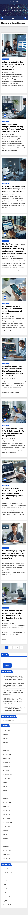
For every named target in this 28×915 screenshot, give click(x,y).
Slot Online (6, 893)
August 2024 (6, 826)
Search (4, 655)
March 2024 (6, 846)
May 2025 (5, 790)
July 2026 (5, 734)
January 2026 (6, 758)
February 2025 (7, 802)
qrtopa (14, 7)
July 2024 (5, 830)
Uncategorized (7, 905)
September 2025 (7, 774)
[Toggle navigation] (13, 18)
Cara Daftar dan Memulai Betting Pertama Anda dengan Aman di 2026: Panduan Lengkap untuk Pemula (12, 615)
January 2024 (6, 854)
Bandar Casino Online (9, 873)
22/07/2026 (6, 501)
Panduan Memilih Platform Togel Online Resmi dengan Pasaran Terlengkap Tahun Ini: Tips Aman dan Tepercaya (13, 685)
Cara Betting (5, 59)
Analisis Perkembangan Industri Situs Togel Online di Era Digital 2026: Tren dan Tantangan (13, 692)
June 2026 (5, 738)
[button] (22, 17)
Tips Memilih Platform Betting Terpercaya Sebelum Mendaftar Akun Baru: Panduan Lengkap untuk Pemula (13, 493)
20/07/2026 (6, 623)
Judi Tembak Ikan (7, 885)
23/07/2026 (6, 438)
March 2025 (6, 798)
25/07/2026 (6, 316)
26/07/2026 (6, 256)
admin (13, 72)
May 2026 (5, 742)
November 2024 (7, 814)
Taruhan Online (7, 897)
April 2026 (5, 746)
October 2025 (6, 770)
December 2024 (7, 810)
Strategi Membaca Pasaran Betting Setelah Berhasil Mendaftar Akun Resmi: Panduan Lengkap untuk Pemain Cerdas (13, 371)
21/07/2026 (6, 560)
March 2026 (6, 750)
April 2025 (5, 794)
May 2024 (5, 838)
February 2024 (7, 850)
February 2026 (7, 754)
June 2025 (5, 786)
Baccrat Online (7, 869)
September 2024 (7, 822)
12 (18, 647)
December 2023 (7, 858)
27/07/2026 (6, 194)
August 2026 (6, 730)
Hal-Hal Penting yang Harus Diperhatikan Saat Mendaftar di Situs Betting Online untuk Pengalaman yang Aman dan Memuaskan (14, 249)
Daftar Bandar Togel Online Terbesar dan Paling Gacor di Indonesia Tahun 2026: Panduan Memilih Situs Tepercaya (14, 708)
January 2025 (6, 806)
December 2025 (7, 762)
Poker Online (6, 889)
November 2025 (7, 766)
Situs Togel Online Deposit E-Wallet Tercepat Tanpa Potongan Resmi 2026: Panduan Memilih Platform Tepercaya (13, 678)
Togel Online (6, 901)
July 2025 (5, 782)
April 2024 (5, 842)
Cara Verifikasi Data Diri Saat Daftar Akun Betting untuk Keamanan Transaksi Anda (13, 188)
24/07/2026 (6, 378)
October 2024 (6, 818)
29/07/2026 (6, 72)
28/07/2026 (6, 134)
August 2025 (6, 778)
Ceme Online (6, 881)
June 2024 (5, 834)
